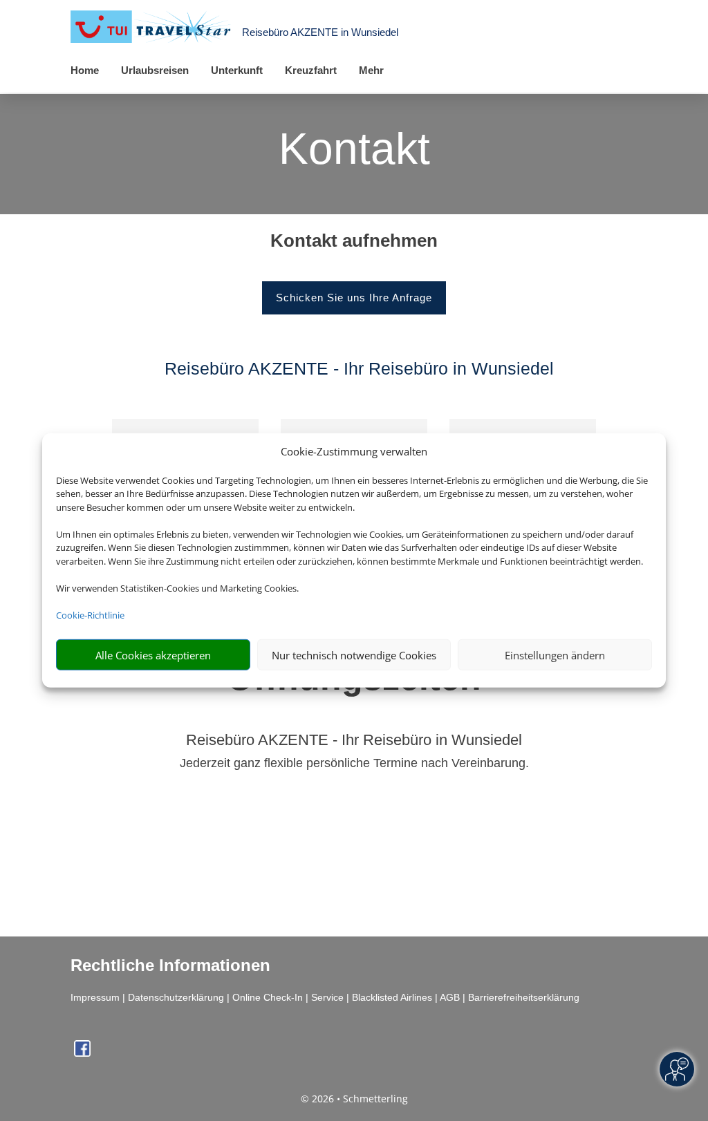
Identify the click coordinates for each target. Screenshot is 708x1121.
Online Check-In (267, 997)
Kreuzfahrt (311, 70)
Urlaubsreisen (155, 70)
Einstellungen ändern (555, 655)
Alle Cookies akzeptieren (153, 655)
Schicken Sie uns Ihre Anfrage (354, 297)
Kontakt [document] (354, 149)
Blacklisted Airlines (392, 997)
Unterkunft (237, 70)
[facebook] (82, 1052)
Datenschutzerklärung (176, 997)
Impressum (95, 997)
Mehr (371, 70)
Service (327, 997)
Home (85, 70)
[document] (354, 244)
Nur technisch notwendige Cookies (354, 655)
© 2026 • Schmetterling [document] (354, 1098)
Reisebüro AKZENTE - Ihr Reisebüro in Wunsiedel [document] (354, 740)
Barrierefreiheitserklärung (523, 997)
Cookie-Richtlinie (90, 615)
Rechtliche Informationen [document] (170, 965)
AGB (450, 997)
